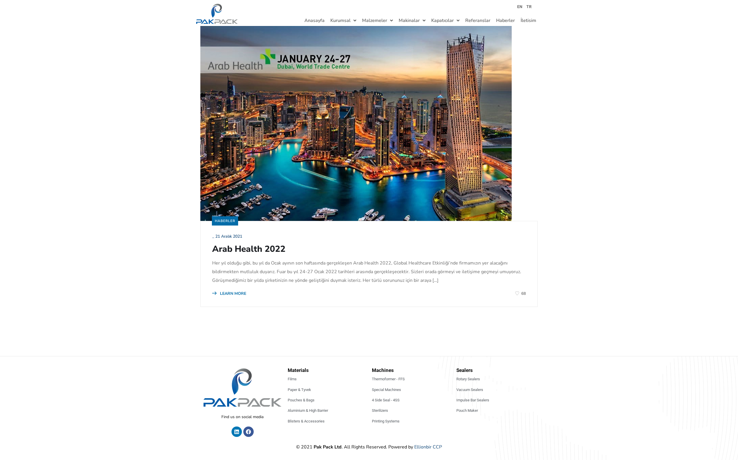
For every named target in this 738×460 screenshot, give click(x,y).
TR (529, 6)
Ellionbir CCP (428, 447)
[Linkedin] (236, 432)
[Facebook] (248, 432)
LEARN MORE (232, 293)
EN (519, 6)
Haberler (225, 221)
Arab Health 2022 (248, 249)
